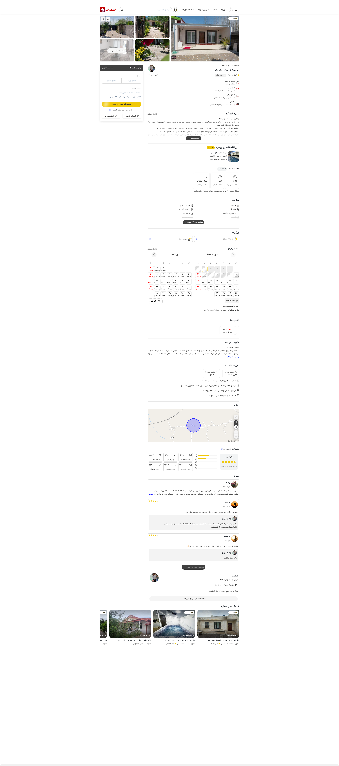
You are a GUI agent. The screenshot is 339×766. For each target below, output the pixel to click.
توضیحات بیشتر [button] (233, 357)
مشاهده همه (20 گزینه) (195, 222)
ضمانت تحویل (130, 116)
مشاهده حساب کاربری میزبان (195, 598)
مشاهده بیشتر (114, 50)
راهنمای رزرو (109, 116)
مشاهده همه (195, 138)
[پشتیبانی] (175, 9)
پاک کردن (153, 301)
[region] (193, 425)
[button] (219, 10)
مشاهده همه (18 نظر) (195, 567)
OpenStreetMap (232, 441)
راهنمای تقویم (230, 300)
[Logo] (102, 9)
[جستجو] (122, 10)
